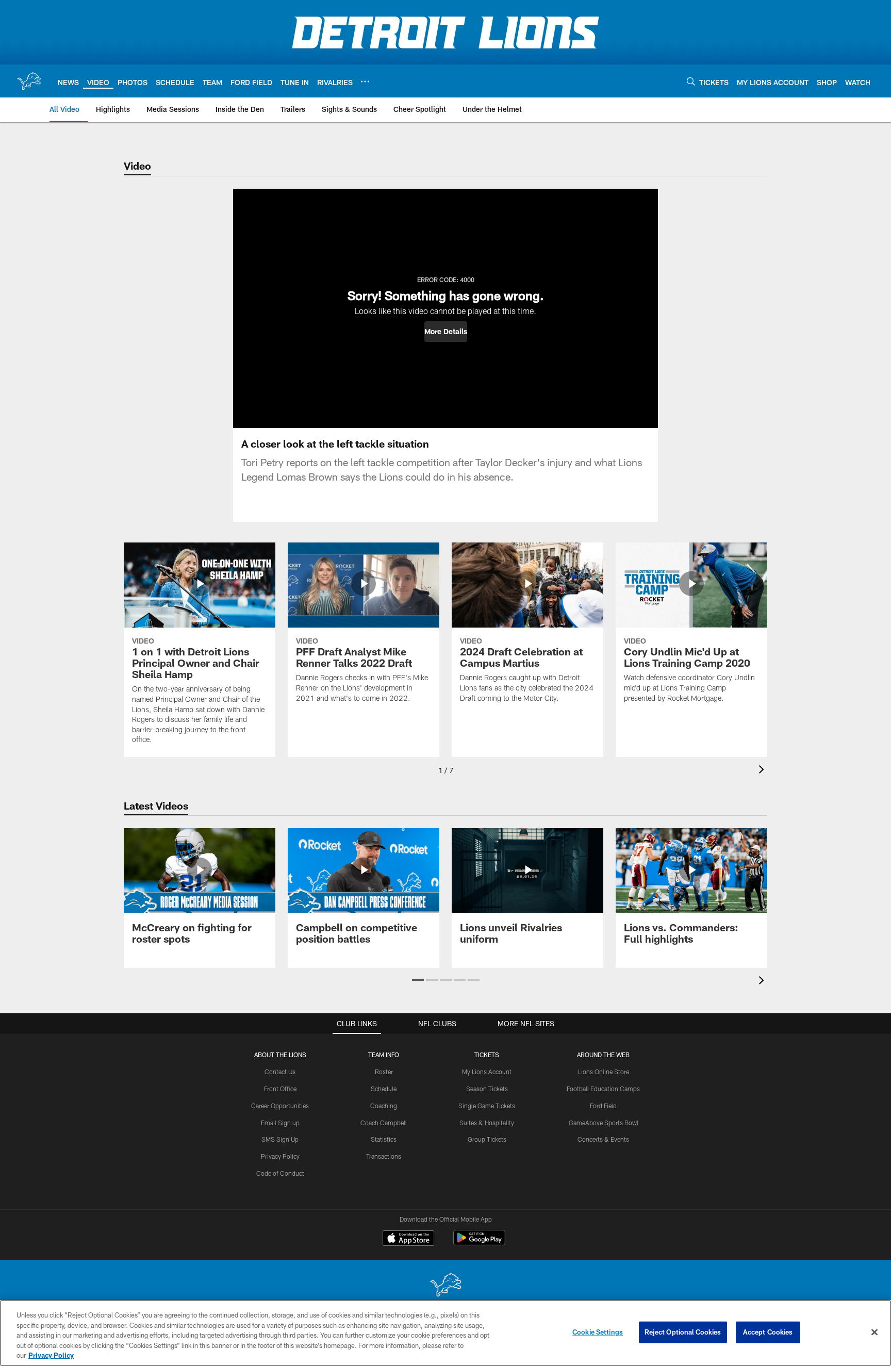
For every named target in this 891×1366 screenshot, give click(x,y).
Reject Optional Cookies (683, 1332)
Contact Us (280, 1071)
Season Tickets (487, 1088)
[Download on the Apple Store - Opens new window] (408, 1239)
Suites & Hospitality (486, 1122)
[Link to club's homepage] (28, 81)
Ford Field (603, 1105)
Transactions (383, 1156)
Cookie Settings (597, 1332)
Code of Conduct (280, 1173)
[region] (445, 1333)
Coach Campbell (383, 1122)
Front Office (280, 1088)
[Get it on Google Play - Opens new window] (479, 1243)
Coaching (383, 1105)
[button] (445, 331)
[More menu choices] (365, 81)
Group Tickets (487, 1139)
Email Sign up (280, 1122)
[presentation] (763, 770)
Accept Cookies (768, 1332)
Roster (384, 1071)
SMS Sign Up (280, 1139)
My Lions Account (487, 1071)
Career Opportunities (280, 1105)
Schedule (384, 1088)
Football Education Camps (603, 1088)
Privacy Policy (280, 1156)
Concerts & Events (603, 1139)
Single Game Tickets (486, 1105)
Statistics (384, 1139)
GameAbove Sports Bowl (603, 1122)
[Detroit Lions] (445, 1286)
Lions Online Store (603, 1071)
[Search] (691, 81)
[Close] (874, 1332)
